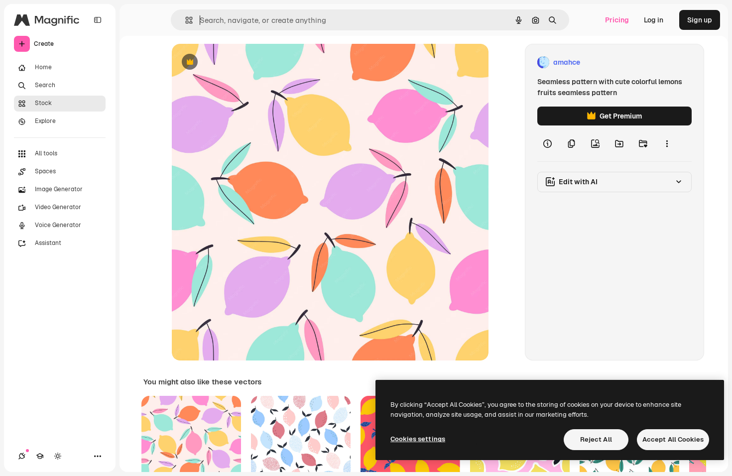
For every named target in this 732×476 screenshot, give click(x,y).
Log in (653, 19)
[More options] (667, 143)
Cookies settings (417, 439)
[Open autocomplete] (185, 20)
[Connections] (22, 456)
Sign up (699, 19)
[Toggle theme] (58, 456)
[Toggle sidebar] (98, 20)
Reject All (596, 439)
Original (235, 62)
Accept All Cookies (673, 439)
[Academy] (40, 456)
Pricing (617, 19)
